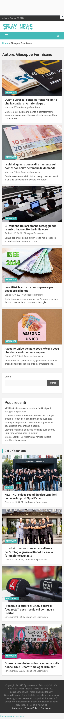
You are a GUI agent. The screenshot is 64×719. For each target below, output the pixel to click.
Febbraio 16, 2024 (13, 233)
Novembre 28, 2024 (14, 617)
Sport (9, 487)
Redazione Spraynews (36, 502)
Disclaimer (46, 708)
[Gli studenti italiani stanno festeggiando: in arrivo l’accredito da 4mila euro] (32, 204)
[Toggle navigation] (6, 35)
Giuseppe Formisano (31, 107)
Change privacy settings (12, 716)
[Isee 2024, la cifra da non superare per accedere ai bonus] (32, 265)
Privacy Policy (32, 708)
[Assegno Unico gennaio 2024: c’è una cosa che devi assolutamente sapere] (32, 327)
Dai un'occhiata (15, 451)
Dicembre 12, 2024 (14, 502)
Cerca (8, 376)
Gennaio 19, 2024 (13, 356)
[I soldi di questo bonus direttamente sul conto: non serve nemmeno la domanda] (32, 142)
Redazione (17, 708)
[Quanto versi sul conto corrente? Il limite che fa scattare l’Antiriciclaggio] (32, 78)
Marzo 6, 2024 (12, 107)
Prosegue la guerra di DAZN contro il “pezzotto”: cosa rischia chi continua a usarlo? (29, 609)
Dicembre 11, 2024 (14, 559)
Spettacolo (12, 598)
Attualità (11, 92)
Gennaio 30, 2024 (13, 295)
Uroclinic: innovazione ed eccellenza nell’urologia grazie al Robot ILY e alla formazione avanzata (29, 552)
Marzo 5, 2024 (12, 172)
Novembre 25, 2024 (14, 671)
